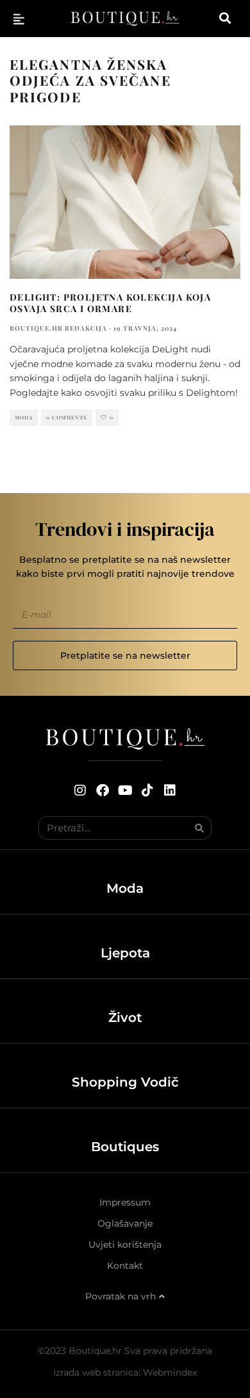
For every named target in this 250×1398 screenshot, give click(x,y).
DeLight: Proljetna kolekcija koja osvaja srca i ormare (110, 303)
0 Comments (66, 417)
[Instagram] (80, 790)
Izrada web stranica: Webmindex (125, 1372)
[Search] (199, 828)
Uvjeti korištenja (125, 1244)
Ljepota (125, 953)
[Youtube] (125, 790)
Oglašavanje (125, 1223)
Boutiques (125, 1146)
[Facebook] (102, 790)
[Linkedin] (169, 790)
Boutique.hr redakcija (58, 328)
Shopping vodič (125, 1082)
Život (125, 1017)
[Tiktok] (147, 790)
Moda (125, 888)
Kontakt (125, 1265)
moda (24, 417)
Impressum (125, 1202)
